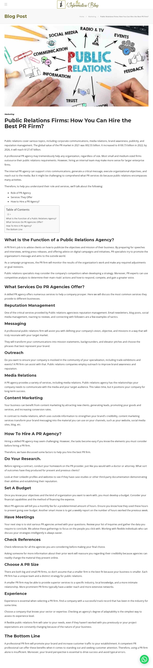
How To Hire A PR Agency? (19, 225)
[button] (144, 659)
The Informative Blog (138, 662)
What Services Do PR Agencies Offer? (24, 222)
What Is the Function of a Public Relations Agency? (31, 218)
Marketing (92, 16)
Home (81, 16)
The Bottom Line (14, 229)
